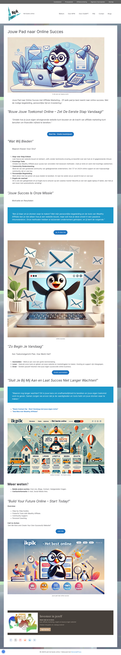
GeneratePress (76, 652)
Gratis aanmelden (60, 372)
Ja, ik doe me (60, 232)
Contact (101, 14)
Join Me (61, 531)
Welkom (61, 14)
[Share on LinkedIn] (29, 640)
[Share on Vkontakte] (34, 640)
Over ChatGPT (84, 14)
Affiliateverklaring (82, 2)
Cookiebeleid (57, 2)
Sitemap (111, 2)
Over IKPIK (71, 14)
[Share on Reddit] (25, 640)
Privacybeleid (69, 2)
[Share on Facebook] (10, 640)
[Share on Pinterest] (20, 640)
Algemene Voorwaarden (98, 2)
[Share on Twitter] (15, 640)
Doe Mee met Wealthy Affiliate (25, 411)
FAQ (93, 14)
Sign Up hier (45, 629)
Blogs (110, 14)
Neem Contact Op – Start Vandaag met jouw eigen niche (35, 409)
